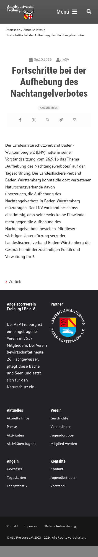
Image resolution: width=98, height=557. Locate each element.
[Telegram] (61, 120)
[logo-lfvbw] (68, 310)
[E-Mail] (74, 120)
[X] (34, 120)
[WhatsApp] (47, 120)
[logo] (21, 6)
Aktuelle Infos (48, 108)
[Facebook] (20, 120)
